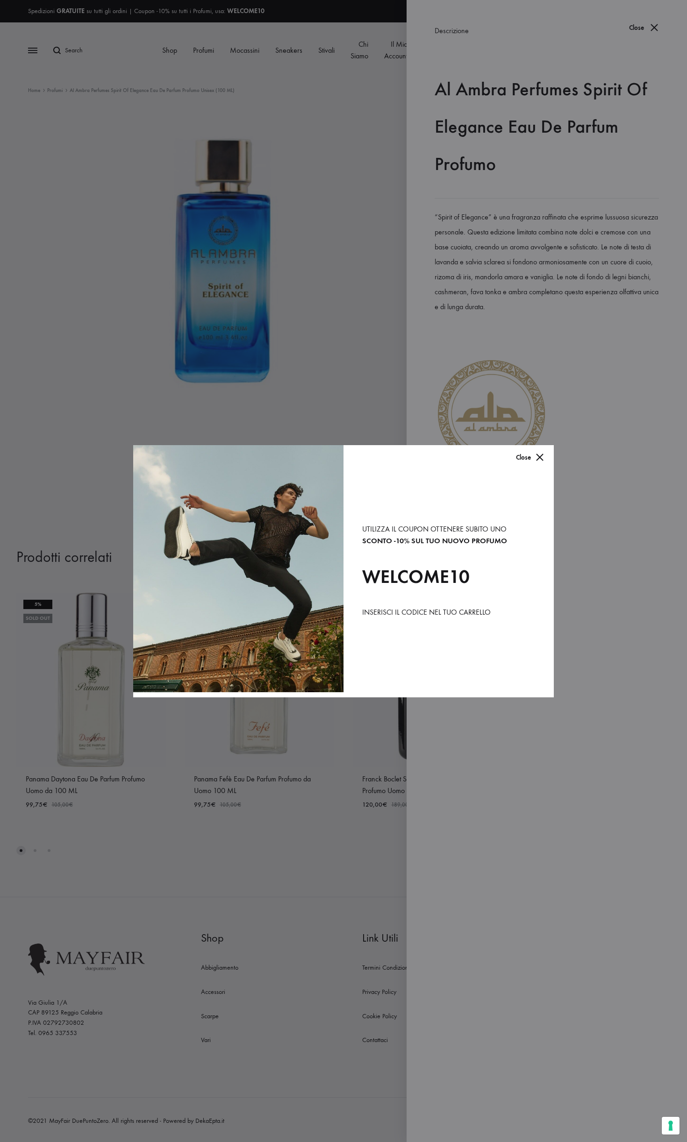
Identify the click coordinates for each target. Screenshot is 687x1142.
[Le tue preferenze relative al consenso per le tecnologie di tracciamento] (671, 1126)
